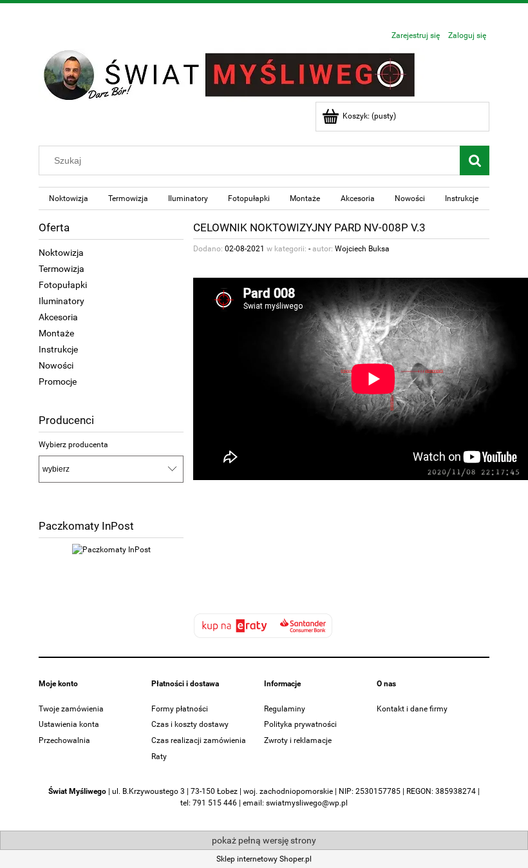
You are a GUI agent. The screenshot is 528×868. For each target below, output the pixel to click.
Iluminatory (61, 301)
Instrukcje (58, 349)
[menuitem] (68, 198)
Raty (159, 756)
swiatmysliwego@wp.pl (307, 802)
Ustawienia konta (69, 724)
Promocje (58, 381)
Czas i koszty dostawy (190, 724)
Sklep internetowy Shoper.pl (264, 858)
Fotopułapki (63, 285)
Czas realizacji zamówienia (198, 740)
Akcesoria (58, 317)
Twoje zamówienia (71, 708)
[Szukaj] (474, 160)
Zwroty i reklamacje (298, 740)
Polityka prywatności (300, 724)
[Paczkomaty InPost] (111, 549)
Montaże (56, 333)
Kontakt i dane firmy (412, 708)
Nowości (56, 365)
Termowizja (61, 269)
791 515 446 (215, 802)
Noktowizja (61, 252)
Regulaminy (284, 708)
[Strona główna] (232, 74)
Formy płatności (179, 708)
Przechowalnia (64, 740)
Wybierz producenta (73, 444)
